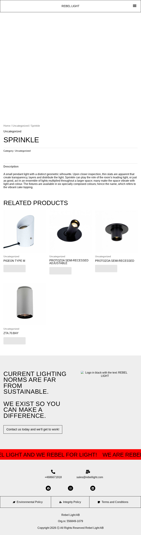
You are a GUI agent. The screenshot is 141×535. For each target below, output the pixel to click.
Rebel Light (70, 6)
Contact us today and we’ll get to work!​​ (32, 429)
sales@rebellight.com (90, 477)
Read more (14, 268)
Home (6, 125)
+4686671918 (53, 477)
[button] (134, 5)
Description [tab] (11, 166)
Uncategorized (20, 125)
